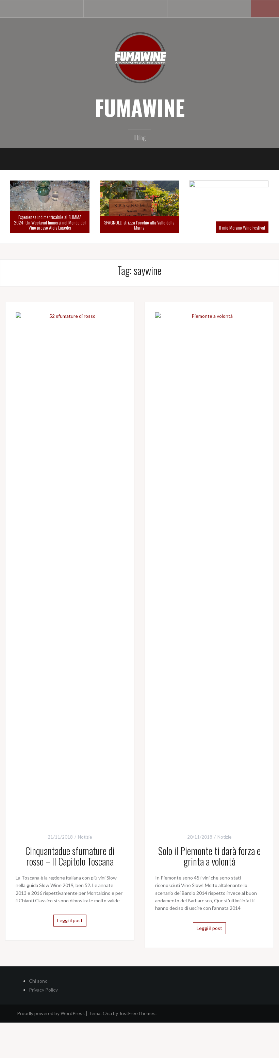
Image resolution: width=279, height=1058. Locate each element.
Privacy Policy (43, 990)
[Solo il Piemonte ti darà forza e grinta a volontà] (209, 567)
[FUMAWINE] (139, 57)
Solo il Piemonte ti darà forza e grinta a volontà (209, 856)
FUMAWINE (140, 107)
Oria (107, 1013)
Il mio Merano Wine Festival (242, 227)
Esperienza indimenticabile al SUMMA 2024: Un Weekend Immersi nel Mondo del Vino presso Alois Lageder (50, 222)
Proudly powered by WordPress (51, 1013)
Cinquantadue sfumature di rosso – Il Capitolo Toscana (70, 856)
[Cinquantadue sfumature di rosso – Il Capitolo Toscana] (70, 567)
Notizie (85, 837)
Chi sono (38, 981)
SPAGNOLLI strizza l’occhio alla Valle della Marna (139, 225)
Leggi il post (70, 920)
